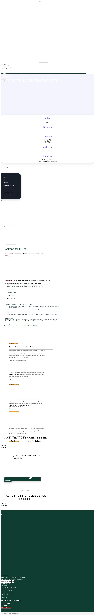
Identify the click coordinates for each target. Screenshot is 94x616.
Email (2, 605)
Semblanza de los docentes (8, 181)
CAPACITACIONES (7, 76)
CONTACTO (6, 68)
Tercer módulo (11, 295)
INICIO (4, 73)
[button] (43, 71)
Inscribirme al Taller (8, 185)
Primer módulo (11, 289)
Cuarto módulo (11, 298)
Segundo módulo (11, 292)
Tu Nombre (4, 603)
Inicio (4, 177)
